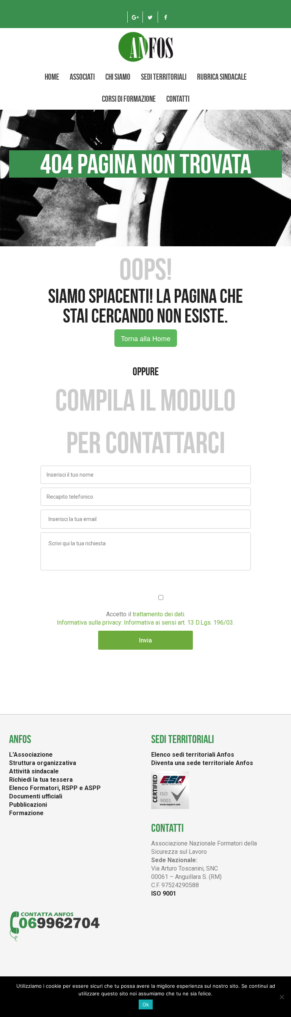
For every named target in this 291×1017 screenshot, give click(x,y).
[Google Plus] (135, 17)
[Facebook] (165, 17)
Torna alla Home (146, 338)
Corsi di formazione (129, 98)
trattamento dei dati (158, 614)
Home (52, 76)
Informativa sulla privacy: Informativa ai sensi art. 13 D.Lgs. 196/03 (145, 622)
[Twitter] (150, 17)
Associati (82, 76)
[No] (281, 997)
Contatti (177, 98)
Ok (145, 1004)
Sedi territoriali (163, 76)
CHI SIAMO (117, 76)
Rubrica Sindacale (222, 76)
